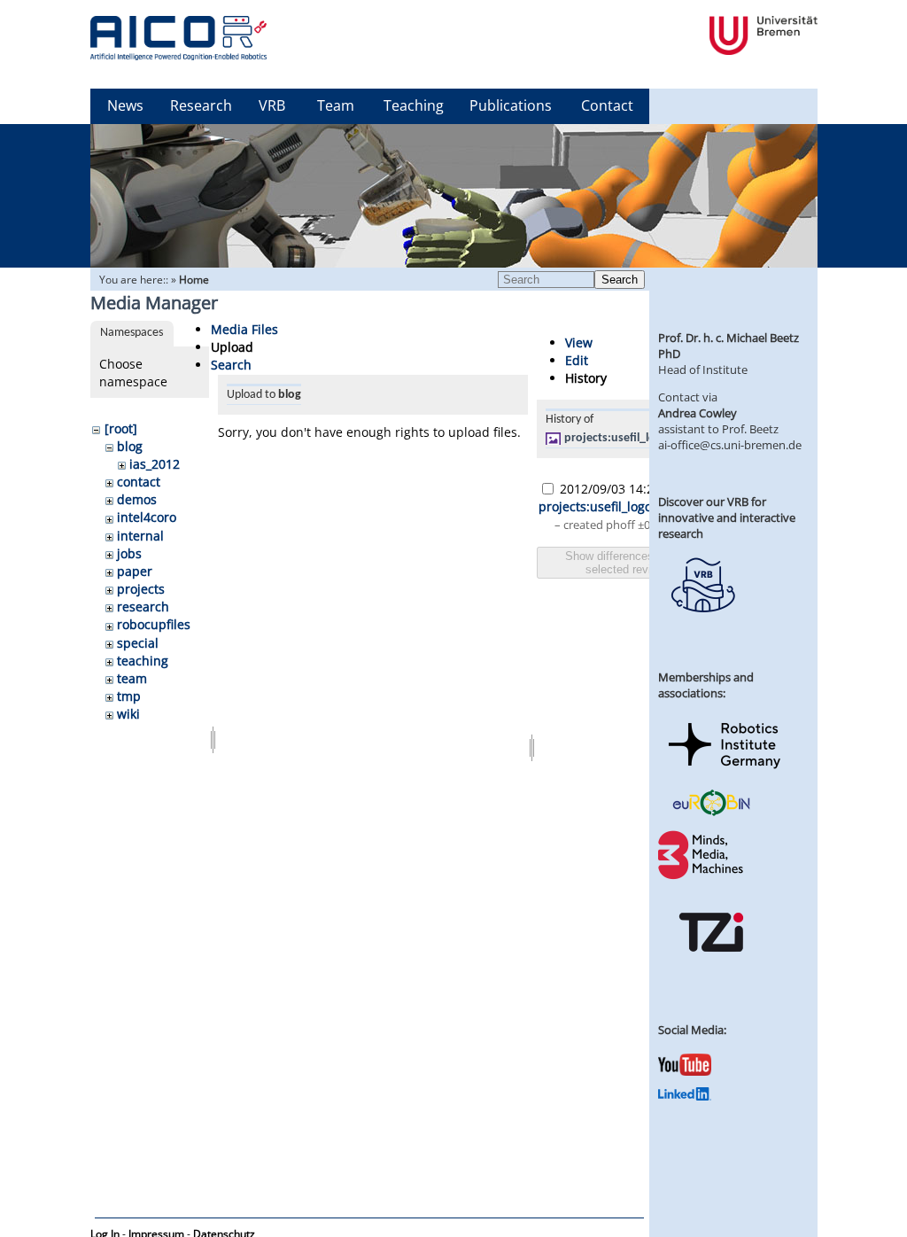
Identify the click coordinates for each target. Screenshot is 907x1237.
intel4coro (146, 517)
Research (201, 105)
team (132, 678)
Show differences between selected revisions (632, 562)
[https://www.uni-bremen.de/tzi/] (711, 968)
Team (335, 105)
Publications (510, 105)
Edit (576, 360)
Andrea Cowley (697, 413)
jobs (129, 553)
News (125, 105)
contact (138, 481)
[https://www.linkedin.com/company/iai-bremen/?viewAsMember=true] (684, 1096)
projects (141, 588)
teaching (142, 660)
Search (619, 279)
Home (194, 279)
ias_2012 (154, 463)
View (579, 342)
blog (130, 446)
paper (134, 571)
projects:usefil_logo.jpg (626, 438)
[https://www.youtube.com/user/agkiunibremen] (684, 1071)
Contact (607, 105)
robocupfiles (153, 624)
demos (137, 499)
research (143, 606)
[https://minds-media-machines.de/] (702, 876)
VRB (272, 105)
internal (140, 535)
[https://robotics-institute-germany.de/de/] (724, 772)
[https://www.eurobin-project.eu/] (711, 813)
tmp (129, 696)
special (138, 642)
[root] (121, 428)
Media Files (244, 329)
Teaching (414, 105)
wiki (128, 713)
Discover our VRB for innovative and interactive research (726, 517)
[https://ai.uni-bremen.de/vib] (702, 626)
